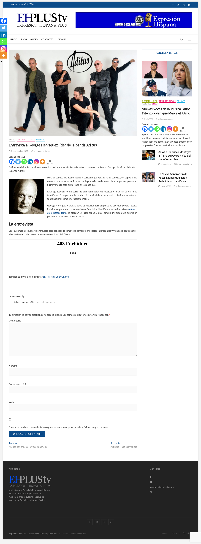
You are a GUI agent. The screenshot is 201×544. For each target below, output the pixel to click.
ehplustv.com (15, 533)
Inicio (13, 39)
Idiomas (61, 39)
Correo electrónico (19, 384)
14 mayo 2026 (165, 164)
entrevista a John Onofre (56, 276)
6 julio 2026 (148, 119)
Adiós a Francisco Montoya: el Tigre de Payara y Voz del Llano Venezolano (174, 155)
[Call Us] (151, 482)
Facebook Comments (45, 302)
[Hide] (1, 61)
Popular (40, 139)
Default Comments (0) (24, 302)
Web (11, 401)
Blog (24, 39)
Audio (34, 39)
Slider (155, 104)
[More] (42, 161)
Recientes (146, 104)
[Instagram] (36, 161)
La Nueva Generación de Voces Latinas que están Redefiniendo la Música (172, 177)
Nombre (14, 365)
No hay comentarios (41, 151)
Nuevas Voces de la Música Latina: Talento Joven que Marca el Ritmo (166, 111)
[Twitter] (18, 161)
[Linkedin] (30, 161)
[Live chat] (151, 491)
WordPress (52, 534)
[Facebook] (12, 161)
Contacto (47, 39)
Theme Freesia (41, 534)
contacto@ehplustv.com (162, 487)
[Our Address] (151, 477)
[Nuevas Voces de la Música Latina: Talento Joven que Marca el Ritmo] (167, 78)
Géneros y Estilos (26, 139)
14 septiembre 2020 (19, 151)
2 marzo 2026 (165, 186)
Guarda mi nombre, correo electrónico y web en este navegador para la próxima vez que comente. (58, 427)
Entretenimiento (150, 101)
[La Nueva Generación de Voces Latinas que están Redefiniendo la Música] (148, 177)
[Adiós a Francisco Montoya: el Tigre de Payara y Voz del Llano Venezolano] (148, 155)
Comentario (15, 320)
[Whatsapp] (24, 161)
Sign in (174, 533)
